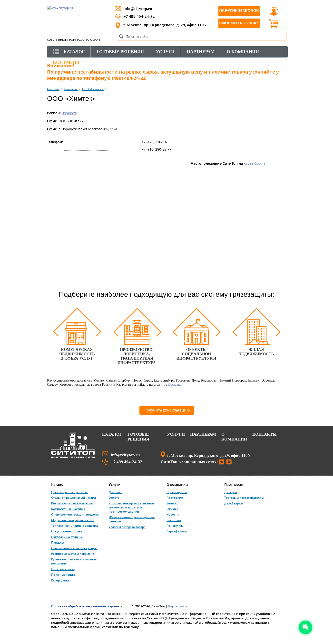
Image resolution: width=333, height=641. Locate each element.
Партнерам (203, 434)
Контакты (264, 434)
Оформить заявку (239, 23)
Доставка (174, 384)
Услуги (176, 434)
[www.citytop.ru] (73, 457)
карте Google (254, 163)
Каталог (112, 434)
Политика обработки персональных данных (86, 606)
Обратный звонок (239, 11)
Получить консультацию (167, 410)
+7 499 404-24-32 (139, 16)
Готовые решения (138, 436)
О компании (234, 436)
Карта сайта (178, 606)
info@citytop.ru (137, 8)
